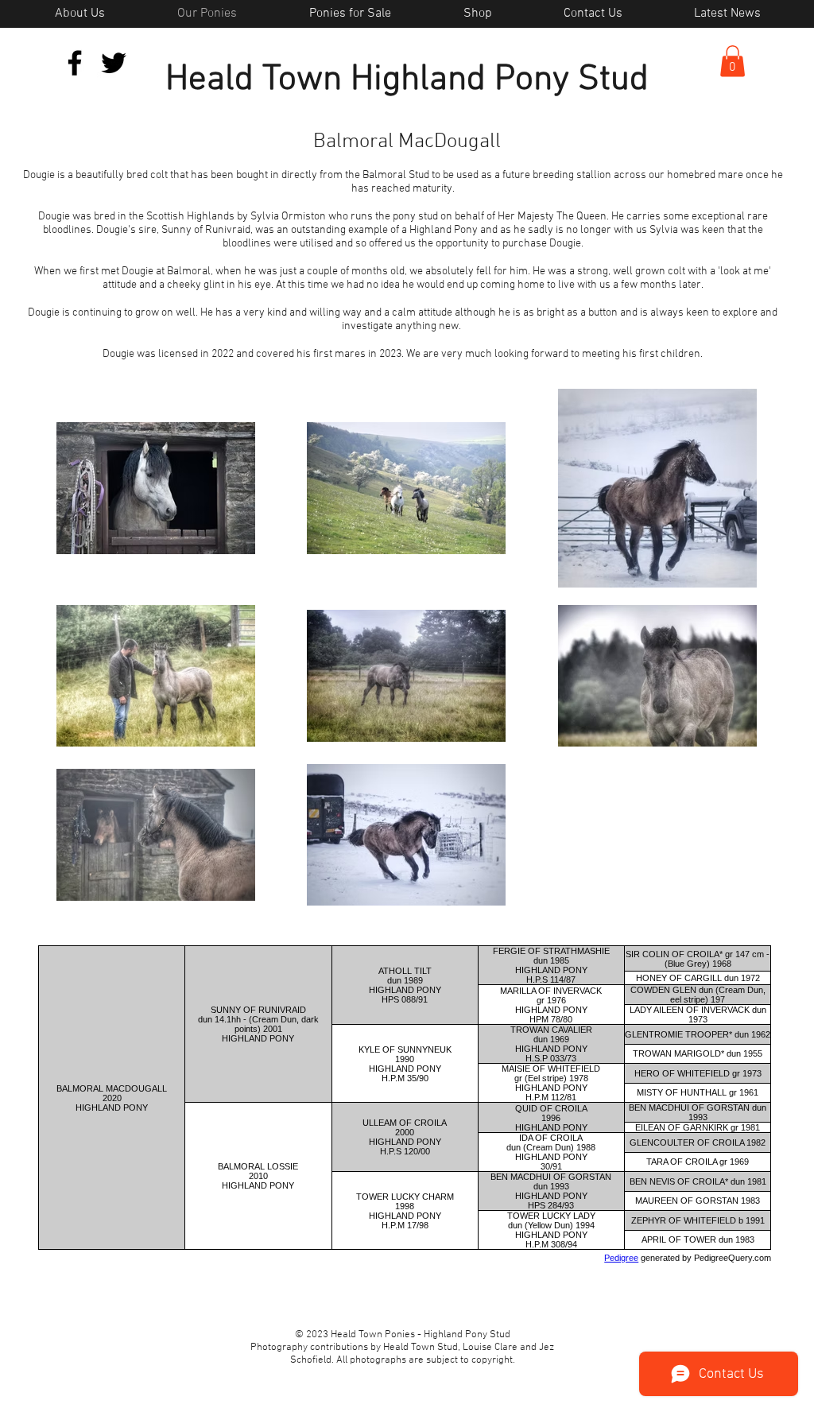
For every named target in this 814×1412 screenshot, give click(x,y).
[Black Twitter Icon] (113, 63)
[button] (732, 60)
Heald (209, 80)
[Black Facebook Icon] (74, 63)
